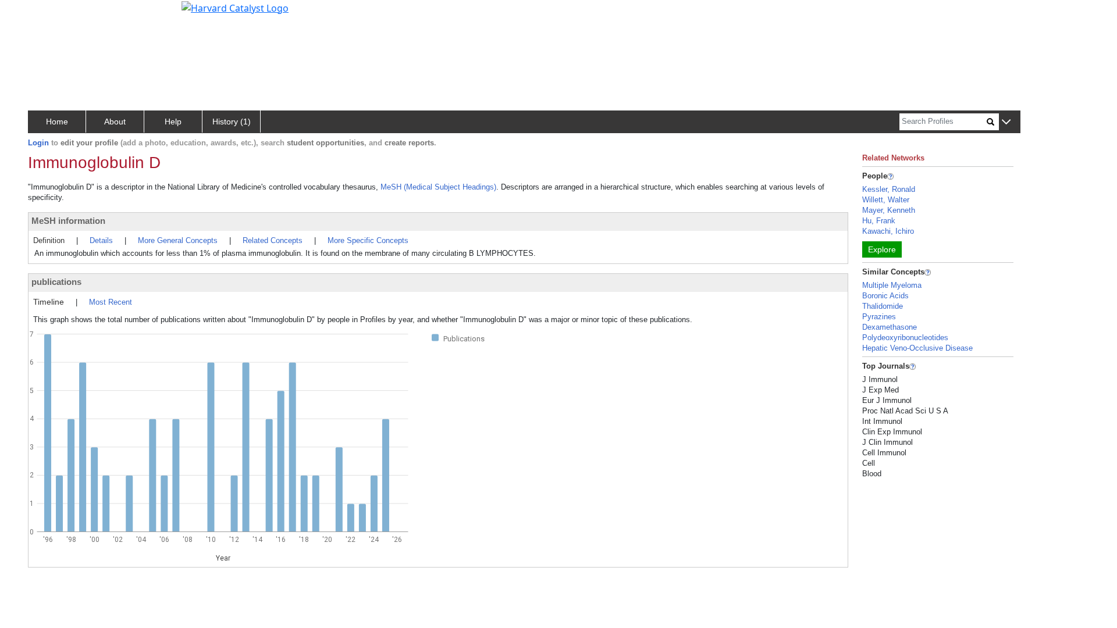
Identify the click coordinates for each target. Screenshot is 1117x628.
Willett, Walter (885, 199)
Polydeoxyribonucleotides (905, 337)
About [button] (115, 121)
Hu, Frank (878, 220)
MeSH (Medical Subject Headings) (438, 187)
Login (38, 142)
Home (57, 121)
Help (173, 121)
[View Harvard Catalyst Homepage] (235, 7)
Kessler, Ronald (888, 189)
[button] (1006, 122)
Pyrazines (879, 316)
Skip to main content (48, 14)
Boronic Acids (885, 295)
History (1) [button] (231, 121)
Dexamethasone (889, 327)
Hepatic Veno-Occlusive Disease (917, 348)
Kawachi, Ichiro (888, 231)
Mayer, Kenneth (888, 210)
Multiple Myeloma (892, 285)
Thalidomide (882, 306)
